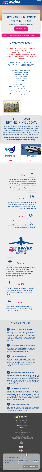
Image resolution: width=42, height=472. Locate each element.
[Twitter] (20, 454)
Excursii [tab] (30, 12)
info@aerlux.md (22, 425)
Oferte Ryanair (31, 156)
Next (39, 152)
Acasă (5, 35)
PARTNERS (22, 434)
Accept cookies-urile (30, 466)
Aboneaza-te (21, 28)
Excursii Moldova (15, 35)
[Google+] (23, 454)
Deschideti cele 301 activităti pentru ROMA (21, 63)
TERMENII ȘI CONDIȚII (22, 436)
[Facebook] (16, 454)
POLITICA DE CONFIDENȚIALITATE (22, 438)
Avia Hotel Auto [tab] (11, 12)
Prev (3, 152)
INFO (22, 430)
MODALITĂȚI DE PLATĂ (22, 432)
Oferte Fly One (10, 156)
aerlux (23, 427)
